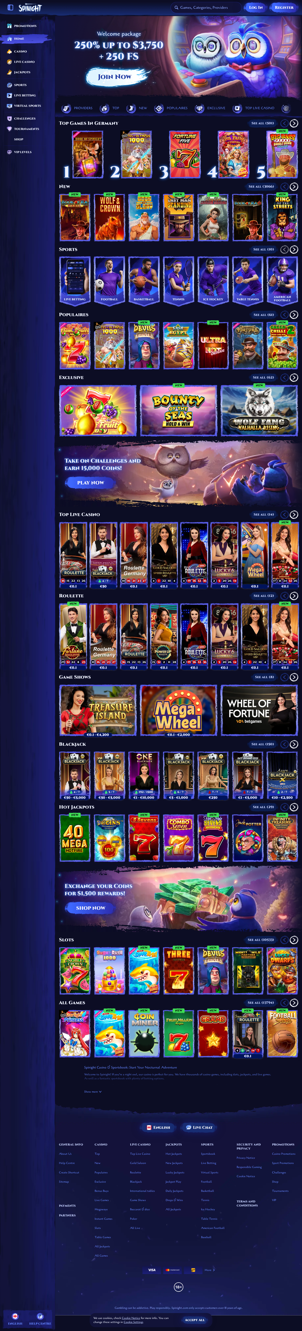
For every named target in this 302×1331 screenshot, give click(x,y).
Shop (275, 1182)
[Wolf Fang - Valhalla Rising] (259, 411)
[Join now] (178, 58)
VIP (274, 1200)
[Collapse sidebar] (10, 7)
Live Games (102, 1200)
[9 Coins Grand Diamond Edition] (110, 838)
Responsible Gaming (249, 1167)
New (64, 187)
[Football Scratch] (282, 1034)
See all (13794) (261, 1002)
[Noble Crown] (75, 971)
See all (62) (263, 377)
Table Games (103, 1237)
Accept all (195, 1320)
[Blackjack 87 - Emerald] (179, 775)
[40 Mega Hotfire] (75, 838)
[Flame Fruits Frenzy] (75, 346)
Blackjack (72, 744)
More (208, 1270)
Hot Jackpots (76, 807)
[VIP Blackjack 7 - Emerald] (213, 775)
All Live (135, 1228)
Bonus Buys (102, 1191)
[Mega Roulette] (194, 555)
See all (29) (263, 807)
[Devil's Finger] (144, 346)
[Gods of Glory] (144, 217)
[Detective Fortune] (248, 346)
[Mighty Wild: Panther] (248, 971)
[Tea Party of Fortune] (234, 154)
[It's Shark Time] (144, 971)
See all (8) (264, 677)
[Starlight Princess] (75, 1034)
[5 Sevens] (144, 838)
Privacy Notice (246, 1158)
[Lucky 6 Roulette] (224, 555)
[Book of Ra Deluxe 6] (248, 217)
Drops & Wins (174, 1200)
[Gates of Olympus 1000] (136, 154)
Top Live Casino (79, 514)
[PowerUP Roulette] (164, 636)
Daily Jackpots (174, 1191)
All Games (72, 1003)
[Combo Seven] (179, 838)
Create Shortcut (69, 1172)
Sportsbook (208, 1154)
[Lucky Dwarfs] (282, 971)
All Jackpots (102, 1246)
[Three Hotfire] (179, 971)
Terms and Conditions (247, 1203)
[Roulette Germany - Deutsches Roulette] (134, 555)
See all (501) (263, 123)
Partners (67, 1215)
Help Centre (67, 1163)
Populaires (73, 315)
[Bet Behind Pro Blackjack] (248, 775)
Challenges (279, 1172)
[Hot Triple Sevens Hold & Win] (213, 838)
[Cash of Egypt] (179, 346)
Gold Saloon (138, 1163)
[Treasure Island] (98, 710)
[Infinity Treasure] (282, 838)
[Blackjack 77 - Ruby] (103, 555)
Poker (133, 1219)
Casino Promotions (283, 1154)
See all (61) (264, 315)
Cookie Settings (133, 1322)
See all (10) (263, 249)
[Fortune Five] (185, 154)
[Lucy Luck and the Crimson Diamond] (213, 217)
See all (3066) (261, 186)
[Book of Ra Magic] (75, 217)
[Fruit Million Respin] (179, 1034)
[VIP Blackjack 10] (110, 775)
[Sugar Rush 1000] (110, 971)
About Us (65, 1154)
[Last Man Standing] (179, 217)
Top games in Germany (88, 123)
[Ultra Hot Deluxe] (213, 346)
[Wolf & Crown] (110, 217)
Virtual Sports (209, 1172)
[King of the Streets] (282, 217)
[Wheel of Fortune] (259, 710)
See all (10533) (261, 940)
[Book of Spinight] (88, 154)
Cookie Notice (246, 1176)
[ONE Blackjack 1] (144, 775)
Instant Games (103, 1219)
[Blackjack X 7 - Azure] (282, 775)
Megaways (101, 1209)
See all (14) (264, 514)
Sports (68, 249)
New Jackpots (174, 1163)
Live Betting (208, 1163)
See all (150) (263, 744)
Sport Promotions (283, 1163)
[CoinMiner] (144, 1034)
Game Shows (75, 677)
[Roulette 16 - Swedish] (248, 1034)
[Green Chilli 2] (282, 346)
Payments (67, 1206)
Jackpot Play (173, 1182)
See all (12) (264, 596)
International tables (142, 1191)
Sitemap (64, 1182)
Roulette (71, 596)
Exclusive (71, 377)
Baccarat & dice (140, 1209)
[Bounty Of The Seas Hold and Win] (179, 411)
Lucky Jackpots (175, 1172)
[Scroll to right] (292, 108)
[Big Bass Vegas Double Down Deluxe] (282, 154)
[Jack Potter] (248, 838)
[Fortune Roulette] (73, 636)
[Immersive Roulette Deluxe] (285, 555)
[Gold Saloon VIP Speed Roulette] (164, 555)
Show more (91, 1092)
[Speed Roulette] (73, 555)
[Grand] (213, 1034)
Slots (66, 940)
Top (97, 1154)
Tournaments (280, 1191)
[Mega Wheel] (255, 555)
